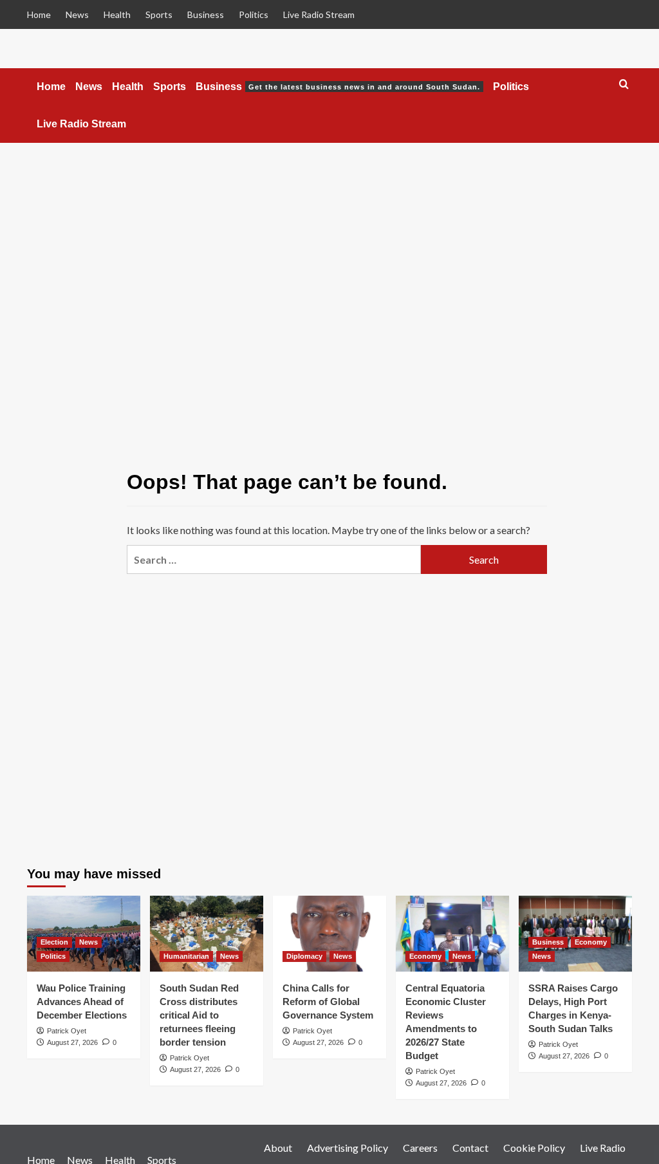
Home (39, 14)
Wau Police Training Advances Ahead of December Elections (82, 1002)
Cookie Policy (534, 1147)
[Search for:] (274, 559)
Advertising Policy (347, 1147)
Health (117, 14)
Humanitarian (186, 956)
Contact (470, 1147)
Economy (425, 956)
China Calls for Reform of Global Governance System (328, 1002)
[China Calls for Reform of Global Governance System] (329, 933)
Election (54, 942)
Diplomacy (304, 956)
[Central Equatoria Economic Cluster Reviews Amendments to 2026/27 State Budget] (452, 933)
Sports (158, 14)
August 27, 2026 (72, 1042)
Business (205, 14)
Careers (420, 1147)
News (77, 14)
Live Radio (603, 1147)
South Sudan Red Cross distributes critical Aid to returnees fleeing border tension (199, 1015)
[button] (624, 84)
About (278, 1147)
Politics (253, 14)
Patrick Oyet (66, 1031)
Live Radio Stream (319, 14)
